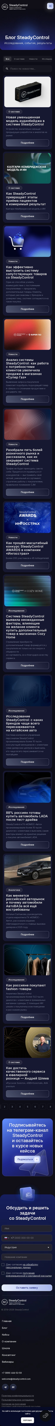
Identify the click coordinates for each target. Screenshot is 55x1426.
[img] (13, 1302)
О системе (19, 59)
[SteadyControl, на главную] (14, 7)
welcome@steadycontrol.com (16, 1379)
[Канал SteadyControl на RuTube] (13, 1387)
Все (7, 59)
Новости (33, 59)
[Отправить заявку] (26, 1283)
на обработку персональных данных (22, 1266)
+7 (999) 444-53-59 (12, 1373)
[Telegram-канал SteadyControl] (5, 1387)
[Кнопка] (45, 1416)
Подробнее (27, 142)
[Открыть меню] (50, 6)
